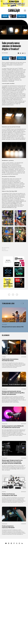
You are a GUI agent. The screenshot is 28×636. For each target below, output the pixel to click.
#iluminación (5, 250)
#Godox (4, 249)
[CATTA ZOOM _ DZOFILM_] (8, 272)
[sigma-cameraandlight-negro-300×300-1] (8, 261)
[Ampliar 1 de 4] (11, 212)
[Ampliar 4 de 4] (24, 228)
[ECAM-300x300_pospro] (8, 283)
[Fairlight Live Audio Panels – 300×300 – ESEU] (19, 272)
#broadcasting (5, 247)
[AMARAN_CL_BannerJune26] (14, 16)
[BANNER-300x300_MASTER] (19, 283)
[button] (23, 303)
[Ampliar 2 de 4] (24, 212)
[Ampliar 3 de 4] (11, 228)
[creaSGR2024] (19, 261)
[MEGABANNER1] (14, 3)
